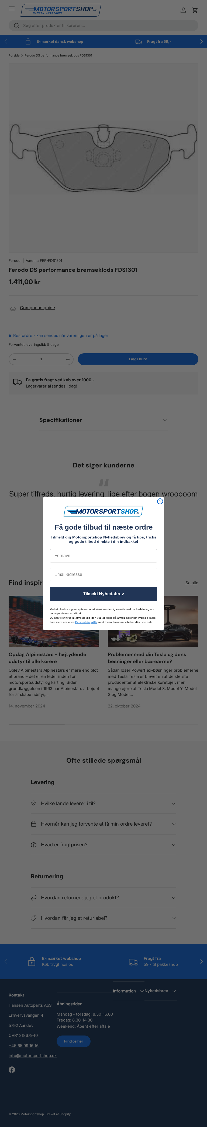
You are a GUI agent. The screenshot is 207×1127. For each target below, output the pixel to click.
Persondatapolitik (86, 622)
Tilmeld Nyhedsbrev (103, 593)
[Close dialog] (160, 501)
